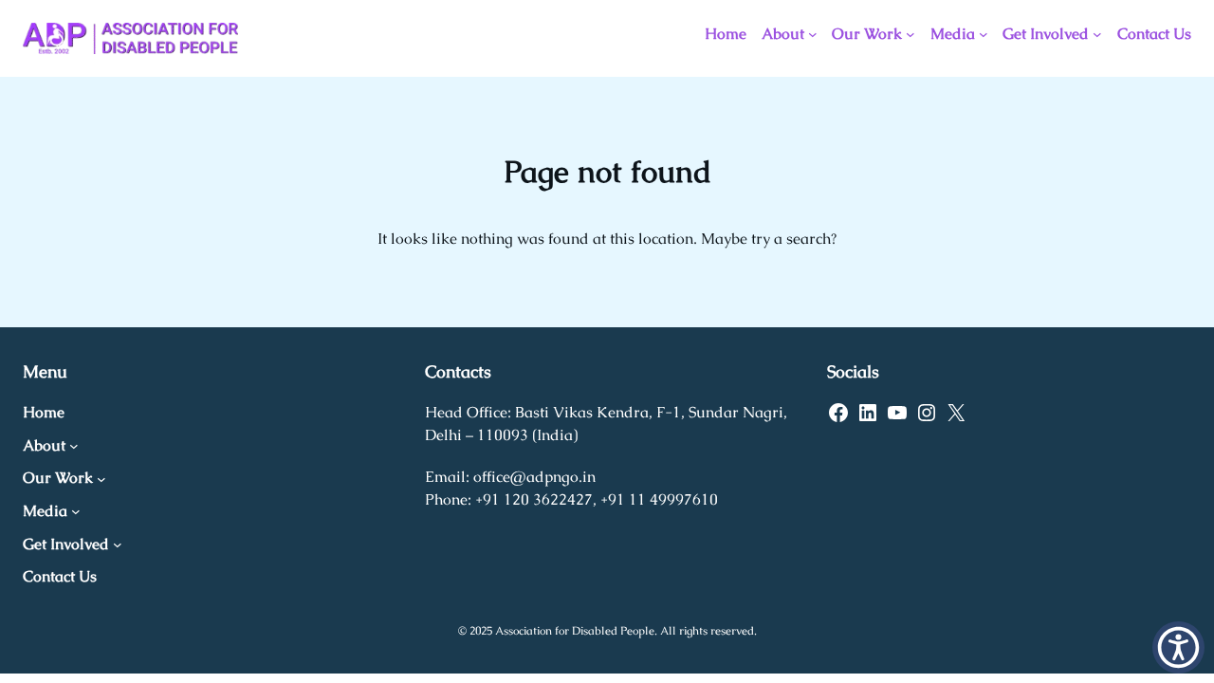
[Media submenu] (983, 34)
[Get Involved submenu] (1097, 34)
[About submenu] (813, 34)
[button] (1178, 647)
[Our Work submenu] (910, 34)
